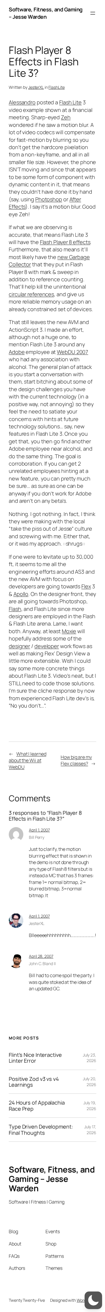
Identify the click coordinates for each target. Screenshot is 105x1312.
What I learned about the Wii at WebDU (27, 760)
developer (46, 646)
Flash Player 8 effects (65, 242)
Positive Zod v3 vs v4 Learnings (34, 1082)
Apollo (20, 593)
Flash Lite (70, 102)
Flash (15, 608)
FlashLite (56, 87)
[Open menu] (92, 13)
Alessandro (22, 102)
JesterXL (36, 87)
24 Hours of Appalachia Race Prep (37, 1106)
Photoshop (48, 199)
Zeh (66, 117)
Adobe (17, 351)
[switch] (93, 1300)
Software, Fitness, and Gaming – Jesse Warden (46, 13)
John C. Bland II (42, 963)
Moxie (69, 631)
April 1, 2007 (39, 830)
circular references (31, 294)
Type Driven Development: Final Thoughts (41, 1130)
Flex (86, 586)
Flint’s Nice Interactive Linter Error (35, 1058)
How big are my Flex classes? (76, 760)
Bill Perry (36, 837)
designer (19, 646)
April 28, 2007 (41, 956)
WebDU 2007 (72, 351)
